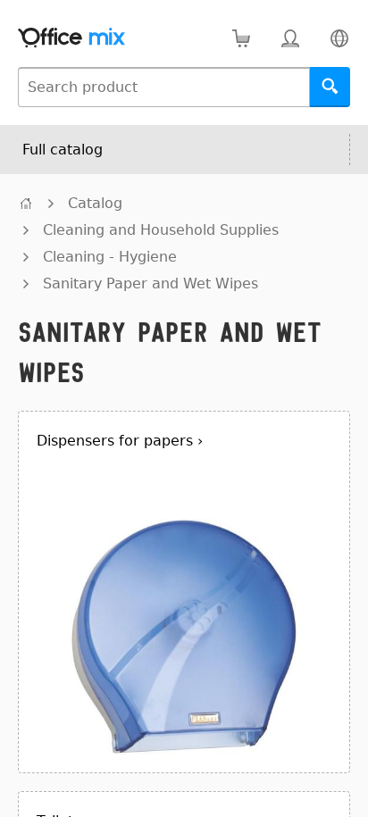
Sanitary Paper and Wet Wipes (150, 283)
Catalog (95, 203)
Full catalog (62, 149)
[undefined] (26, 203)
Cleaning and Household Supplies (161, 229)
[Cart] (241, 38)
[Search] (330, 87)
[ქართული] (339, 38)
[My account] (290, 38)
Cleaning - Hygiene (110, 256)
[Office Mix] (71, 38)
